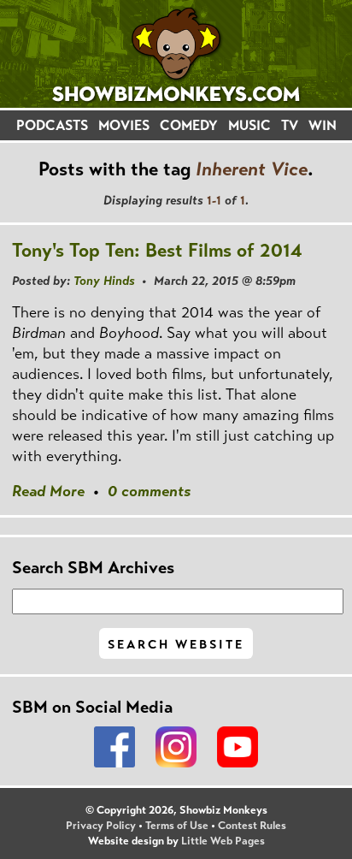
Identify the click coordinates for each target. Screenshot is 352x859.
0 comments (149, 491)
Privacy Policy (101, 825)
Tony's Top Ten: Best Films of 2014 (157, 250)
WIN (322, 125)
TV (289, 125)
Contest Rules (252, 825)
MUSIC (249, 125)
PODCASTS (52, 125)
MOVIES (124, 125)
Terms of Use (176, 825)
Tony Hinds (104, 280)
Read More (48, 491)
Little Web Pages (223, 841)
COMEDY (189, 125)
